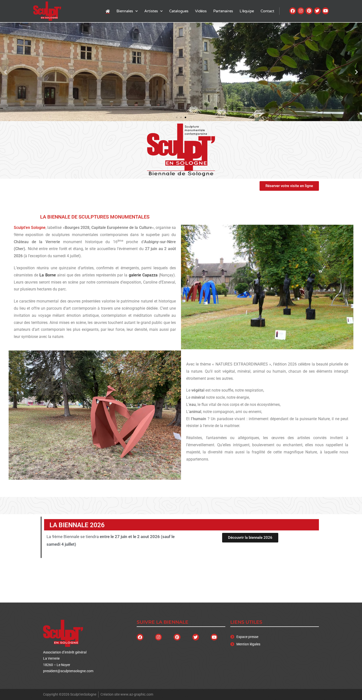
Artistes (151, 11)
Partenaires (223, 11)
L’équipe (247, 11)
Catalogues (178, 11)
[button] (5, 72)
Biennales (124, 11)
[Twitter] (317, 10)
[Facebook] (292, 10)
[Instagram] (300, 10)
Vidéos (201, 11)
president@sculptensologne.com (68, 671)
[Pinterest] (309, 10)
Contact (267, 11)
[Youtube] (325, 10)
